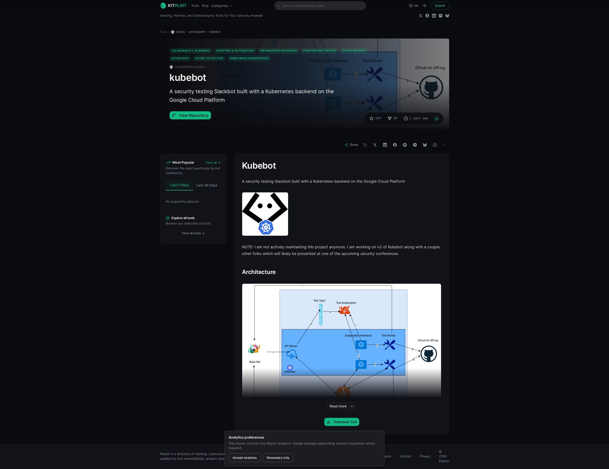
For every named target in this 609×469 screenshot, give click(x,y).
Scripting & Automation (235, 50)
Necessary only (278, 457)
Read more (338, 406)
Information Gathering (278, 50)
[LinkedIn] (434, 16)
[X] (375, 145)
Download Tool (345, 422)
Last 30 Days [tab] (206, 185)
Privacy (425, 456)
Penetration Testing (319, 50)
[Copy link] (365, 145)
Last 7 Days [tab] (179, 185)
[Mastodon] (440, 16)
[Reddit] (405, 145)
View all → (213, 162)
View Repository (194, 115)
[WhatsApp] (435, 145)
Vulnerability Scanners (191, 50)
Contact (405, 456)
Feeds (386, 456)
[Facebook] (427, 16)
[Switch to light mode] (424, 5)
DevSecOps (180, 58)
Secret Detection (209, 58)
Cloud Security (354, 50)
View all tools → (193, 233)
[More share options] (445, 145)
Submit (440, 5)
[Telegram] (415, 145)
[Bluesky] (447, 16)
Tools (195, 5)
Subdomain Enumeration (249, 58)
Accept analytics (245, 457)
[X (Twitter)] (420, 16)
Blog (205, 5)
